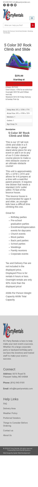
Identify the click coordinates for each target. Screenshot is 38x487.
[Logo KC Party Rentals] (13, 15)
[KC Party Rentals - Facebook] (4, 5)
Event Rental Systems (23, 450)
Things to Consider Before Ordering (15, 424)
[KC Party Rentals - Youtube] (15, 5)
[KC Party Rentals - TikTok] (11, 5)
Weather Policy (10, 413)
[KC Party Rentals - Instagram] (7, 5)
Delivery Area (9, 408)
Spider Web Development (21, 453)
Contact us (8, 430)
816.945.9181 (7, 2)
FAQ (5, 403)
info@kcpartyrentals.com (21, 2)
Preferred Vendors (11, 418)
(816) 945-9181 (17, 382)
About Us (7, 435)
